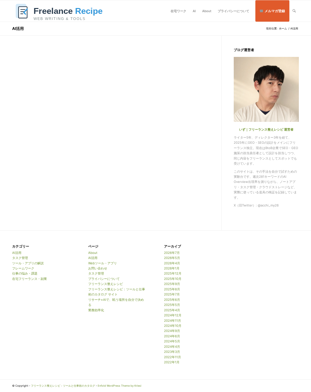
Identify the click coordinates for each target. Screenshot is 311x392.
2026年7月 (172, 253)
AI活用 (18, 28)
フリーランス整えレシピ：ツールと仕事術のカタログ (63, 385)
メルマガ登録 (275, 11)
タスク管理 (20, 258)
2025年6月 (172, 300)
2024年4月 (172, 346)
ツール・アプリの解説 (28, 263)
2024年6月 (172, 336)
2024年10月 (172, 326)
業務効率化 (96, 310)
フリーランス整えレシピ (105, 284)
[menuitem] (178, 11)
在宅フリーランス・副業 (29, 279)
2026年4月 (172, 263)
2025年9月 (172, 284)
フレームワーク (23, 268)
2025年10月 (172, 279)
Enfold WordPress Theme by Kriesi (119, 385)
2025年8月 (172, 289)
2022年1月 (172, 362)
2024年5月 (172, 341)
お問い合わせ (97, 268)
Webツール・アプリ (102, 263)
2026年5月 (172, 258)
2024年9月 (172, 331)
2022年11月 (172, 357)
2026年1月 (172, 268)
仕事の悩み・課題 (24, 273)
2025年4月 (172, 310)
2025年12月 (172, 273)
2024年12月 (172, 315)
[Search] (294, 11)
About (92, 253)
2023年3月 (172, 352)
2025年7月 (172, 294)
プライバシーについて (104, 279)
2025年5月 (172, 305)
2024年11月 (172, 320)
